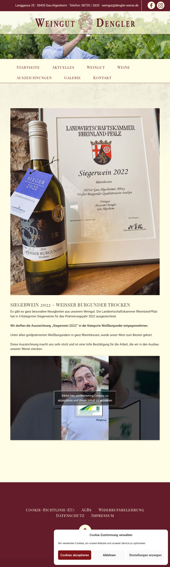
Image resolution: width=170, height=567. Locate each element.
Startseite (28, 67)
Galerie (72, 77)
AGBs (86, 509)
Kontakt (102, 77)
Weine (123, 67)
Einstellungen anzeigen (145, 555)
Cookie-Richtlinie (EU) (50, 509)
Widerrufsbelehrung (121, 509)
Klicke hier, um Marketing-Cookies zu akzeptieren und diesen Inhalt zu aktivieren (85, 398)
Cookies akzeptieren (74, 555)
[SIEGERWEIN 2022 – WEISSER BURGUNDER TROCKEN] (85, 204)
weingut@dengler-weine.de (120, 5)
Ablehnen (109, 555)
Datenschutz (70, 515)
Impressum (102, 515)
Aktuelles (63, 67)
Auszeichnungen (34, 77)
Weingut (96, 67)
